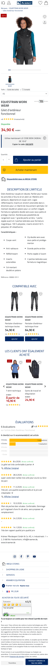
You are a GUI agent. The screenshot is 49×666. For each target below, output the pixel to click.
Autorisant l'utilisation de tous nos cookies (37, 661)
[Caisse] (46, 2)
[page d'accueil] (25, 2)
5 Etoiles (4, 440)
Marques (4, 8)
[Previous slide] (3, 81)
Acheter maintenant (26, 170)
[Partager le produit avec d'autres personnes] (44, 22)
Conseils (27, 89)
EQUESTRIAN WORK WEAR (18, 8)
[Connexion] (9, 2)
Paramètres (12, 663)
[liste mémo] (40, 2)
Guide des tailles (13, 89)
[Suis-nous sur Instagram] (14, 556)
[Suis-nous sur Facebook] (21, 556)
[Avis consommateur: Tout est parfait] (17, 609)
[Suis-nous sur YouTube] (34, 556)
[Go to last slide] (4, 386)
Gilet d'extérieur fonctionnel (13, 10)
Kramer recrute (16, 585)
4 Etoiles (4, 443)
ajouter (14, 338)
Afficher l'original (11, 468)
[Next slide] (46, 81)
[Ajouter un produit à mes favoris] (44, 16)
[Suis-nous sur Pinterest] (27, 556)
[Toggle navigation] (3, 3)
